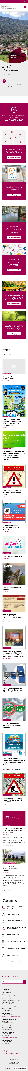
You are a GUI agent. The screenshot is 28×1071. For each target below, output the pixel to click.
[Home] (9, 9)
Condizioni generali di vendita (11, 1053)
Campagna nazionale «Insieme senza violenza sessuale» (12, 725)
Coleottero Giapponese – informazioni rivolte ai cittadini (12, 527)
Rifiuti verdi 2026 (13, 914)
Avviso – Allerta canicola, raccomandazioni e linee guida (12, 492)
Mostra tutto (7, 74)
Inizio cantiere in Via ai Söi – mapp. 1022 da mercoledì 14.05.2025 (13, 800)
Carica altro (14, 961)
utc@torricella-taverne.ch (10, 1037)
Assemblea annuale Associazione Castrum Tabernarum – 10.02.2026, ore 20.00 (14, 617)
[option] (14, 83)
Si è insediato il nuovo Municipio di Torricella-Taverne (11, 868)
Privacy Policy (6, 1050)
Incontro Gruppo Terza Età (16, 948)
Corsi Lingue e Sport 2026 (12, 556)
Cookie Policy (6, 1051)
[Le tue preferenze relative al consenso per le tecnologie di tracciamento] (21, 1068)
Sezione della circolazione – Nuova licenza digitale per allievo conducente (13, 690)
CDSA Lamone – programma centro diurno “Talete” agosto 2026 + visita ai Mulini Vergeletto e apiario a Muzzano (14, 455)
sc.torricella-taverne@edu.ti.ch (11, 1016)
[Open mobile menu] (20, 7)
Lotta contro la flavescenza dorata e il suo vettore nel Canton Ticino (13, 830)
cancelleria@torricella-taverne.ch (12, 996)
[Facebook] (24, 1)
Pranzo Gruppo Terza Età (16, 941)
